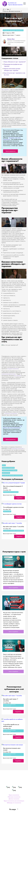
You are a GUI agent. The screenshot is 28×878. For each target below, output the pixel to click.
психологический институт (9, 374)
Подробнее (19, 497)
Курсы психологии (14, 795)
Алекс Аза (10, 39)
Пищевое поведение (8, 467)
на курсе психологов (13, 368)
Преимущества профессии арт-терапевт (13, 65)
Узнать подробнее (13, 587)
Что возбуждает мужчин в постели (13, 507)
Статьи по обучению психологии (11, 11)
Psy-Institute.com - (15, 3)
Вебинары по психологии (14, 803)
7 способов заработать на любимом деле (11, 725)
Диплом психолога (14, 799)
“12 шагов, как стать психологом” (12, 138)
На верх (12, 809)
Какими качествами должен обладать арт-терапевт (12, 69)
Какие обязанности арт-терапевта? (15, 62)
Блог (8, 9)
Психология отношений (9, 470)
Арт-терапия (5, 89)
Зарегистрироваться (10, 151)
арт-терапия (17, 375)
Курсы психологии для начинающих (14, 801)
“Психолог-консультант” (11, 413)
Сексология (5, 472)
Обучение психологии (14, 797)
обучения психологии (17, 448)
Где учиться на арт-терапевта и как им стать (14, 74)
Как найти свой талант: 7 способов (13, 526)
